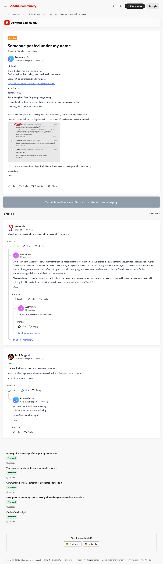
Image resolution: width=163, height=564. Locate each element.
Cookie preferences (91, 560)
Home (7, 14)
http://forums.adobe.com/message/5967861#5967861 (31, 83)
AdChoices (147, 560)
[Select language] (121, 6)
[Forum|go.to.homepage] (23, 6)
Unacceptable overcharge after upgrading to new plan (31, 453)
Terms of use (68, 560)
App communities (19, 14)
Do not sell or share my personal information (120, 560)
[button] (6, 7)
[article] (81, 237)
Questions (53, 14)
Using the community (52, 560)
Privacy (79, 560)
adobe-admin (21, 226)
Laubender (20, 57)
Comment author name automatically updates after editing (34, 482)
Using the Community (37, 14)
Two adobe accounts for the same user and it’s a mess (31, 468)
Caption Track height (16, 512)
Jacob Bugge (21, 355)
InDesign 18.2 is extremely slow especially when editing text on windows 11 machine (45, 497)
